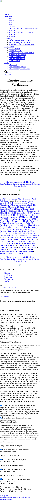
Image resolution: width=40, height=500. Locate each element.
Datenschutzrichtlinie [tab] (7, 483)
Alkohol (21, 199)
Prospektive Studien (7, 243)
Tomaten (21, 249)
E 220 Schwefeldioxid (20, 209)
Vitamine (3, 253)
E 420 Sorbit (5, 215)
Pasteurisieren (22, 241)
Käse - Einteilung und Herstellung (17, 232)
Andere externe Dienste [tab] (8, 422)
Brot (9, 203)
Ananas (28, 199)
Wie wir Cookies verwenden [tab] (10, 310)
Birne (31, 201)
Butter (24, 203)
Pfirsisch (20, 245)
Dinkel (29, 205)
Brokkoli (3, 203)
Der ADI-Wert (5, 199)
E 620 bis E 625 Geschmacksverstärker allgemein (19, 218)
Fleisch (25, 221)
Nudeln (12, 241)
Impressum (4, 495)
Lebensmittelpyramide (9, 237)
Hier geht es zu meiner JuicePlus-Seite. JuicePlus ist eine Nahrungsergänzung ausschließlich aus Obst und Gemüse (20, 184)
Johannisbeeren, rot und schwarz (21, 229)
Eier (35, 205)
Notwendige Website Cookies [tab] (10, 342)
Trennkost (28, 249)
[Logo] (16, 11)
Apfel (34, 199)
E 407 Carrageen (34, 213)
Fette (9, 221)
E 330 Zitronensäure (29, 211)
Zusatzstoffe (12, 253)
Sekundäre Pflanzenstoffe (28, 247)
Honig (12, 225)
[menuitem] (22, 14)
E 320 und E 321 (15, 211)
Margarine (22, 237)
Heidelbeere (4, 225)
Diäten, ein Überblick (18, 205)
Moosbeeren (4, 241)
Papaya (30, 241)
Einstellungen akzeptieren (9, 497)
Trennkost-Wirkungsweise (24, 251)
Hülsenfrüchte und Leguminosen (27, 225)
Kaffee (36, 229)
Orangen (12, 245)
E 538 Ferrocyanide (25, 217)
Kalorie (23, 233)
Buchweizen (16, 203)
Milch (17, 239)
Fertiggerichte (17, 221)
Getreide (3, 207)
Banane (25, 201)
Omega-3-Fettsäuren (30, 243)
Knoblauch (4, 235)
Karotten (3, 231)
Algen (14, 199)
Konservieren (34, 235)
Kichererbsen (32, 233)
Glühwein (10, 207)
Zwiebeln (21, 253)
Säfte (15, 249)
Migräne (11, 239)
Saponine (3, 249)
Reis (10, 249)
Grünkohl (29, 223)
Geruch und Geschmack (16, 223)
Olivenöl (18, 243)
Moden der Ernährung (29, 239)
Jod (8, 229)
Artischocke (4, 201)
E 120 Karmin (20, 207)
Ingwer (2, 227)
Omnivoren (4, 245)
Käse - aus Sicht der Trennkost (18, 231)
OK (1, 296)
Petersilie (27, 245)
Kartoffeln (25, 235)
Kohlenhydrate (14, 235)
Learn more (7, 296)
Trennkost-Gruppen (7, 251)
